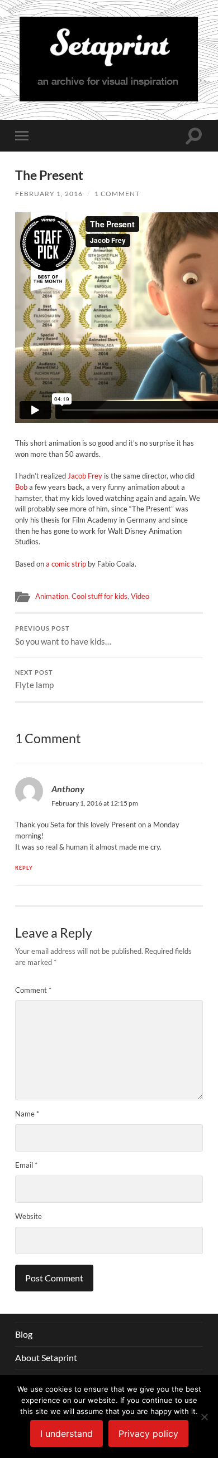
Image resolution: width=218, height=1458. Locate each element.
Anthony (67, 788)
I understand (66, 1433)
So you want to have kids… (63, 635)
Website (28, 1216)
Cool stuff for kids (99, 596)
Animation (51, 596)
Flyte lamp (34, 679)
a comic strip (66, 563)
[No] (204, 1416)
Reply (24, 868)
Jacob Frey (85, 475)
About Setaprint (46, 1357)
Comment (33, 990)
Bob (21, 486)
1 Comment (117, 193)
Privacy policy (148, 1433)
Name (27, 1113)
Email (26, 1164)
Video (140, 596)
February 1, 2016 (49, 193)
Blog (23, 1334)
